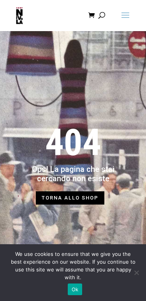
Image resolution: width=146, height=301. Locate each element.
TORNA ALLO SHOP (70, 198)
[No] (136, 272)
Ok (75, 289)
